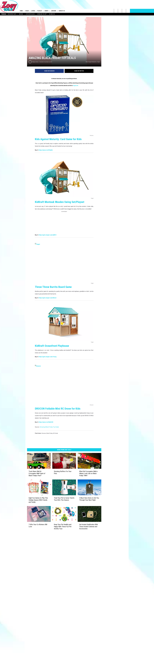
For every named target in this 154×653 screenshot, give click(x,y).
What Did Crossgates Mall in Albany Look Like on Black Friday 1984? (88, 473)
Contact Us (62, 10)
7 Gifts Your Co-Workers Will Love (38, 525)
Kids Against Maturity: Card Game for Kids (58, 139)
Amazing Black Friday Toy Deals (49, 427)
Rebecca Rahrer (35, 61)
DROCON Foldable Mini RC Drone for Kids (57, 408)
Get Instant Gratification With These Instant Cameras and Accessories (88, 526)
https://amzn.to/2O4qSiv (46, 150)
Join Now (53, 10)
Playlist (39, 10)
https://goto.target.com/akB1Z (47, 235)
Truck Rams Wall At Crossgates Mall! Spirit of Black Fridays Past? (37, 473)
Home (21, 10)
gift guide (55, 433)
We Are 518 (52, 14)
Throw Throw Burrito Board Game (53, 286)
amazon (44, 433)
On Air (27, 10)
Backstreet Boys (12, 14)
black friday (49, 433)
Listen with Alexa (30, 14)
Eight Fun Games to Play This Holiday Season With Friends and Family (38, 500)
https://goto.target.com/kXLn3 (47, 298)
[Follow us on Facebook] (124, 11)
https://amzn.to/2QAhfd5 (46, 422)
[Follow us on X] (128, 11)
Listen (33, 10)
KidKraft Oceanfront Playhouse (52, 345)
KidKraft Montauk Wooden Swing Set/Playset (59, 202)
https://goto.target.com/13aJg (47, 356)
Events (46, 10)
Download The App (42, 14)
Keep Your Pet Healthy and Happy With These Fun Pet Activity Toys (62, 526)
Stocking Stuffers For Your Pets (62, 472)
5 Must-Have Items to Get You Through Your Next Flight (89, 499)
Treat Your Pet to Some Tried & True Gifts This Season (64, 499)
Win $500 (21, 14)
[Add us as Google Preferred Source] (120, 11)
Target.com (75, 85)
